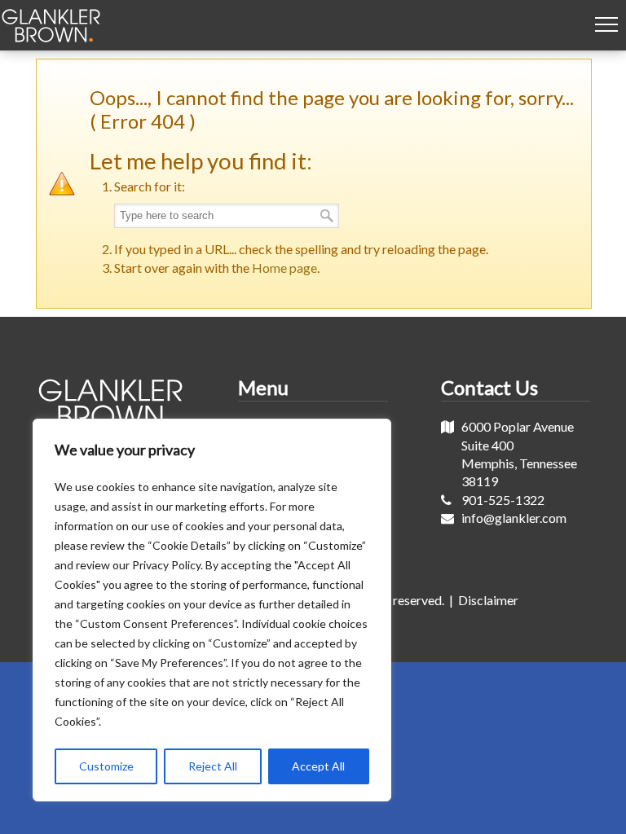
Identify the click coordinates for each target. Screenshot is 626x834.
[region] (212, 610)
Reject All (212, 766)
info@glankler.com (513, 517)
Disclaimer (488, 600)
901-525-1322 (502, 499)
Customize (106, 766)
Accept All (318, 766)
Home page (284, 267)
